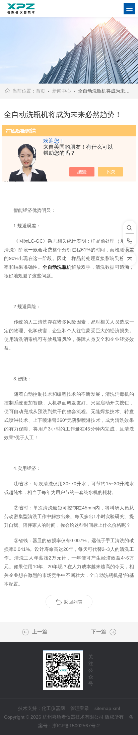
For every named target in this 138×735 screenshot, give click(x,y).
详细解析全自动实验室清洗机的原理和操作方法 (27, 632)
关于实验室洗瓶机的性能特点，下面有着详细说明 (111, 632)
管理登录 (79, 708)
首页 (40, 91)
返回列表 (73, 602)
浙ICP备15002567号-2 (76, 725)
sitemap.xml (107, 708)
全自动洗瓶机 (57, 267)
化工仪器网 (53, 708)
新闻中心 (61, 91)
